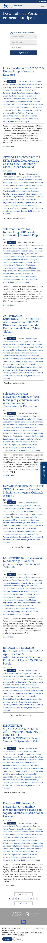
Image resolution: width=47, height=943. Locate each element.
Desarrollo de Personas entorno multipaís (19, 96)
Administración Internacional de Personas (26, 84)
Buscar (24, 53)
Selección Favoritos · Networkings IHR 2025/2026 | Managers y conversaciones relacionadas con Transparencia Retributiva (22, 400)
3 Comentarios (9, 475)
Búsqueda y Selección (27, 90)
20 (31, 899)
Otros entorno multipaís (28, 205)
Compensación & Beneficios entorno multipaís (21, 93)
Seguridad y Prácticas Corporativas (24, 118)
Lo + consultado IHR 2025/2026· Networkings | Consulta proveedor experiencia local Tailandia (23, 562)
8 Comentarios (9, 885)
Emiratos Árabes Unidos (31, 81)
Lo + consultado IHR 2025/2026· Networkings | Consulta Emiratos (23, 71)
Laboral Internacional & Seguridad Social (19, 107)
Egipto (24, 242)
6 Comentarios (9, 146)
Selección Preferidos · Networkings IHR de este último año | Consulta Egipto (21, 232)
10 (27, 899)
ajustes (21, 935)
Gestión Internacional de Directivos (24, 104)
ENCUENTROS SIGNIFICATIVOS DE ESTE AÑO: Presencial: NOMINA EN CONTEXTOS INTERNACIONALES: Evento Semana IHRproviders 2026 (23, 733)
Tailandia (25, 574)
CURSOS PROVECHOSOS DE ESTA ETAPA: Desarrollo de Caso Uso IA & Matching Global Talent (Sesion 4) (21, 162)
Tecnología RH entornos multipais (16, 121)
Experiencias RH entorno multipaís (16, 191)
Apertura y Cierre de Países (13, 87)
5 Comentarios (9, 305)
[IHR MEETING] (13, 6)
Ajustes (18, 939)
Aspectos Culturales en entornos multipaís (25, 180)
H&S (41, 104)
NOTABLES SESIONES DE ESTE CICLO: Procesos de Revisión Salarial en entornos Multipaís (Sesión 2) (23, 491)
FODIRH (11, 81)
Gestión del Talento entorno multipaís (18, 262)
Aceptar (7, 939)
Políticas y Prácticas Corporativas (16, 208)
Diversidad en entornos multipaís (16, 99)
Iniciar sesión (41, 1)
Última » (23, 903)
